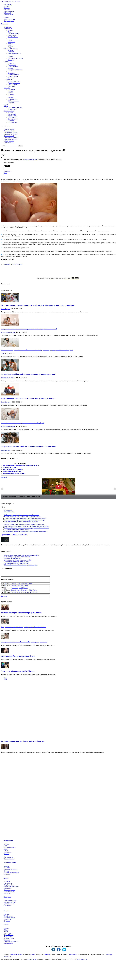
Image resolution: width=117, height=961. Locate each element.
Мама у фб (7, 13)
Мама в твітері (8, 14)
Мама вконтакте (9, 11)
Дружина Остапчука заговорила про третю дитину (21, 613)
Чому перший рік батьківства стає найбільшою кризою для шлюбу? (28, 398)
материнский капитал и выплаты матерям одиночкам (21, 465)
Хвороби (7, 88)
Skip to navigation (6, 1)
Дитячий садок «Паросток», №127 (21, 590)
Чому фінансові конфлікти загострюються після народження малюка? (29, 329)
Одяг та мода (12, 117)
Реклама (7, 8)
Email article (8, 171)
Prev (5, 678)
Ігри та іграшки (13, 76)
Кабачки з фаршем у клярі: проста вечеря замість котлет (21, 515)
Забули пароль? (9, 21)
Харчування (8, 79)
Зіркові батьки (12, 115)
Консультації (12, 114)
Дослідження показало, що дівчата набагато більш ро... (23, 741)
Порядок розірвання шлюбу (13, 558)
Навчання (11, 78)
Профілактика (12, 99)
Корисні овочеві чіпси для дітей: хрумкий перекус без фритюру (24, 524)
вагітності (47, 954)
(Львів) (30, 583)
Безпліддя (11, 60)
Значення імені (12, 119)
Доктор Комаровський (15, 107)
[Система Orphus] (58, 279)
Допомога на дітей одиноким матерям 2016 (17, 560)
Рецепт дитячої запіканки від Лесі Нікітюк (17, 671)
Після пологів (73, 954)
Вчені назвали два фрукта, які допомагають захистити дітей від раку (25, 531)
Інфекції (10, 93)
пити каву (7, 264)
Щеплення (11, 89)
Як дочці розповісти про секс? (13, 469)
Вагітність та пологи (10, 48)
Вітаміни (11, 94)
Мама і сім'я (8, 28)
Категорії (4, 477)
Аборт (10, 40)
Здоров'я (10, 47)
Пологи (10, 56)
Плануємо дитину (13, 33)
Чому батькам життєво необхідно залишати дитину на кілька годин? (28, 446)
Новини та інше (9, 111)
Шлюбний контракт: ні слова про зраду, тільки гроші (20, 565)
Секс (9, 45)
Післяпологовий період (15, 58)
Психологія (11, 42)
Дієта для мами (12, 84)
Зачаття (10, 50)
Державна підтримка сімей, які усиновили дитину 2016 (21, 555)
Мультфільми (12, 109)
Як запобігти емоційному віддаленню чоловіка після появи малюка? (28, 374)
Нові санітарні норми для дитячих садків (17, 556)
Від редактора (12, 122)
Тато (9, 32)
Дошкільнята (12, 65)
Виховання (11, 73)
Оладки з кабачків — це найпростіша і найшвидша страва (22, 516)
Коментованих (9, 512)
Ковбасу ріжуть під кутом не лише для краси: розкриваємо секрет (24, 520)
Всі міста (4, 596)
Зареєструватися (9, 19)
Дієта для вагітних (14, 83)
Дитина (6, 61)
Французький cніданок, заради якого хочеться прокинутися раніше (25, 518)
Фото (6, 104)
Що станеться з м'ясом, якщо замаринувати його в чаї (21, 521)
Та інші (6, 924)
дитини (32, 954)
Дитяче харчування (14, 81)
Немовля (11, 63)
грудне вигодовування (16, 264)
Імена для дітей (9, 131)
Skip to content (16, 1)
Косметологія (12, 35)
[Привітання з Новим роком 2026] (5, 542)
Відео (6, 106)
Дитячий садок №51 (17, 585)
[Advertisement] (28, 271)
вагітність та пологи (16, 954)
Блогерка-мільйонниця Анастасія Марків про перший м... (24, 642)
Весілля (10, 43)
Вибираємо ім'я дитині (15, 70)
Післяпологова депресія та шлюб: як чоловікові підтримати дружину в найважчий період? (37, 350)
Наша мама (4, 24)
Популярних (8, 510)
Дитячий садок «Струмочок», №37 (22, 592)
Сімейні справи (5, 309)
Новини (10, 112)
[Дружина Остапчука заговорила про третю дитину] (5, 609)
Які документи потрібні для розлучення (16, 563)
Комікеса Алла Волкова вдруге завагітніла (18, 656)
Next (5, 679)
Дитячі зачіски (8, 142)
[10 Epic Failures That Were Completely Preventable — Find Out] (58, 486)
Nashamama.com (31, 959)
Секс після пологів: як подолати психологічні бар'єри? (22, 423)
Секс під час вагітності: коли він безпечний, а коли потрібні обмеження (26, 526)
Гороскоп (11, 120)
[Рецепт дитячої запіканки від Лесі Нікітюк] (5, 667)
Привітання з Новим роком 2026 (14, 535)
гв (4, 264)
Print (5, 173)
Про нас (6, 6)
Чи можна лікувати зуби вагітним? (14, 473)
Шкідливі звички (13, 101)
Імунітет (10, 97)
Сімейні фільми (13, 37)
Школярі (10, 68)
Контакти (7, 9)
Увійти (6, 17)
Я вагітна (11, 51)
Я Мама (10, 30)
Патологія (11, 102)
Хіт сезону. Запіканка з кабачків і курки (16, 529)
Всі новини (8, 4)
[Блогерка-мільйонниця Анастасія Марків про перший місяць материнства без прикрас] (5, 638)
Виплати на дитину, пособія (12, 471)
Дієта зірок (11, 86)
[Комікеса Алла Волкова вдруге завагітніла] (5, 652)
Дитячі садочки (9, 129)
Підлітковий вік (13, 66)
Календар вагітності (14, 53)
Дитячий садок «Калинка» (19, 583)
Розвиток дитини (13, 74)
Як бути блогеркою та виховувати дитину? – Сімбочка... (23, 627)
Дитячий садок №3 (17, 588)
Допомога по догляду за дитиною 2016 (16, 561)
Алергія (10, 91)
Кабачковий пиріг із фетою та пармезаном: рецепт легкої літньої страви (26, 528)
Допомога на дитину (10, 132)
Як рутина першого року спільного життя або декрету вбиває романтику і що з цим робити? (38, 305)
